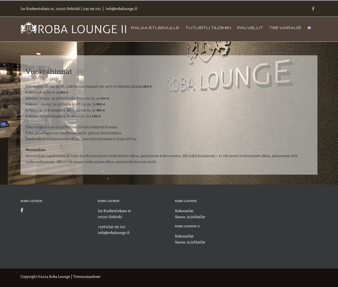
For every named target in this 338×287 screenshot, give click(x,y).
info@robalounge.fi (121, 8)
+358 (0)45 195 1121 (111, 226)
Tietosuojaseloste (86, 276)
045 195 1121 (92, 8)
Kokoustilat (184, 211)
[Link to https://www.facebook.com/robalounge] (52, 210)
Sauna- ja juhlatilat (190, 217)
